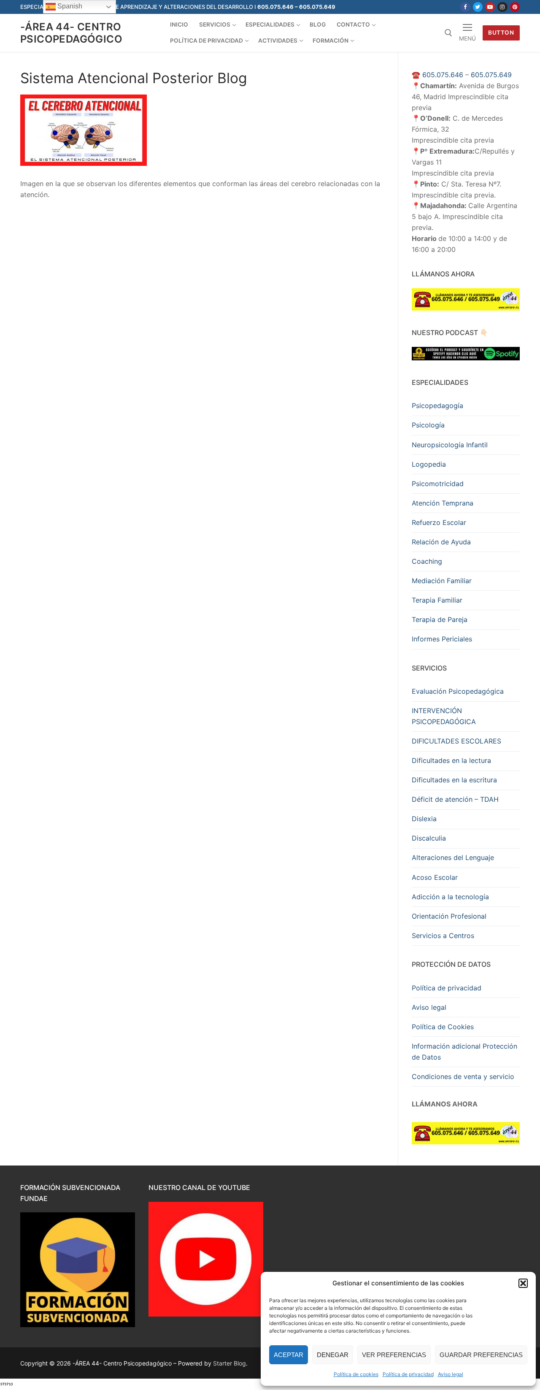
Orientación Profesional (449, 916)
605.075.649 (491, 74)
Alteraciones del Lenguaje (453, 857)
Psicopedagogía (437, 405)
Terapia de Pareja (439, 619)
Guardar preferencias (481, 1354)
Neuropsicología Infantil (450, 445)
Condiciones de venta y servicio (463, 1076)
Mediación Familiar (442, 580)
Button (501, 32)
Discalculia (429, 838)
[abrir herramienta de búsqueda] (448, 33)
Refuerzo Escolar (439, 522)
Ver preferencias (394, 1354)
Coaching (427, 561)
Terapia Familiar (437, 600)
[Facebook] (465, 7)
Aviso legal (450, 1374)
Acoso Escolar (435, 877)
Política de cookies (356, 1374)
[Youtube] (490, 7)
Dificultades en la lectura (451, 760)
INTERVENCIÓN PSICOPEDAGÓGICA (444, 716)
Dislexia (424, 818)
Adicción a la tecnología (450, 896)
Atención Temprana (442, 503)
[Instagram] (502, 7)
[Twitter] (478, 7)
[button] (523, 1283)
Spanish (69, 6)
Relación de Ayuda (441, 542)
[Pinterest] (515, 7)
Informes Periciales (442, 639)
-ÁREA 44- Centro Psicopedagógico (71, 33)
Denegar (332, 1354)
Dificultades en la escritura (454, 780)
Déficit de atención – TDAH (455, 799)
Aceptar (288, 1354)
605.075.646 (442, 74)
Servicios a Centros (443, 935)
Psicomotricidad (438, 483)
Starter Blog (229, 1363)
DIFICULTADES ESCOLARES (456, 741)
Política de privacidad (408, 1374)
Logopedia (429, 464)
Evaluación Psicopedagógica (458, 691)
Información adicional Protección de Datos (464, 1051)
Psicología (428, 425)
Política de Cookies (443, 1026)
